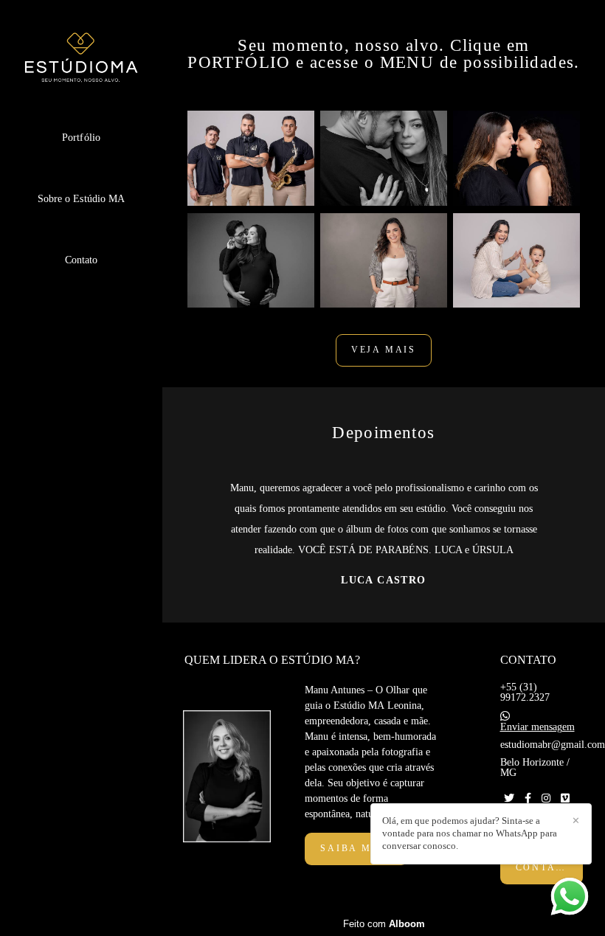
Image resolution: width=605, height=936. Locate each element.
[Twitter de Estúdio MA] (509, 798)
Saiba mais (356, 848)
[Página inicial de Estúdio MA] (81, 59)
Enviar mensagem (537, 727)
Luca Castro (383, 580)
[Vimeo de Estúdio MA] (565, 798)
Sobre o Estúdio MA (81, 198)
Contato (81, 260)
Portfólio (81, 137)
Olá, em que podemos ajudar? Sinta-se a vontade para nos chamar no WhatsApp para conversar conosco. (469, 833)
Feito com (384, 923)
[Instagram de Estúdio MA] (546, 798)
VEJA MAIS (383, 350)
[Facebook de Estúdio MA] (528, 798)
